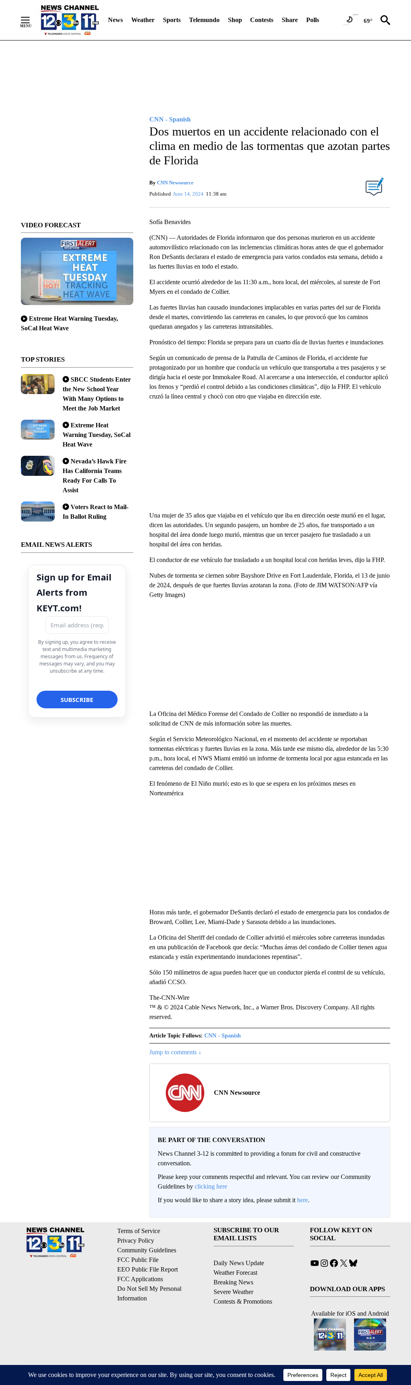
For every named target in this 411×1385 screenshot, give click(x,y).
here (302, 1200)
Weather (143, 19)
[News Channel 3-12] (69, 20)
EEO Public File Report (147, 1269)
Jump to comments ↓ (175, 1052)
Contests (261, 19)
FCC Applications (140, 1279)
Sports (172, 19)
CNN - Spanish (222, 1036)
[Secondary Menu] (31, 20)
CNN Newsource (175, 183)
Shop (235, 19)
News (115, 19)
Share (290, 19)
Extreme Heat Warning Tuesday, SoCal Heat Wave (96, 435)
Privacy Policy (135, 1240)
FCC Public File (138, 1259)
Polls (312, 19)
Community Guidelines (146, 1250)
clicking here (211, 1186)
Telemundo (204, 19)
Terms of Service (138, 1230)
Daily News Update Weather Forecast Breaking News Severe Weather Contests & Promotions (243, 1282)
